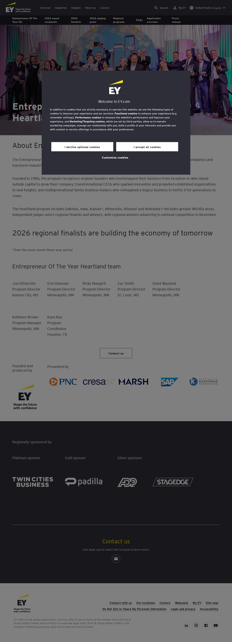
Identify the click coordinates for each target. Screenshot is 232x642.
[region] (116, 123)
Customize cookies (115, 157)
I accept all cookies (147, 147)
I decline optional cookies (82, 147)
